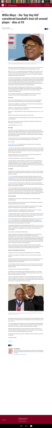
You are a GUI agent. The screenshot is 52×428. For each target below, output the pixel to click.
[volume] (6, 5)
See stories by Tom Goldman (20, 354)
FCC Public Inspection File (22, 421)
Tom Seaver (11, 176)
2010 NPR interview (14, 144)
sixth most (40, 111)
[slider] (7, 5)
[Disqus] (26, 375)
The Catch (20, 125)
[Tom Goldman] (10, 351)
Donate (47, 1)
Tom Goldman (7, 27)
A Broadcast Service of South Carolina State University (23, 419)
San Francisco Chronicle (39, 225)
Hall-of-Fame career (15, 71)
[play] (3, 5)
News (3, 11)
